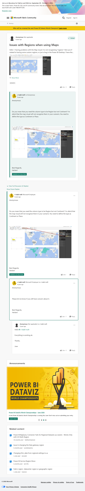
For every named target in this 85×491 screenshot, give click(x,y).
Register (68, 18)
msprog (24, 472)
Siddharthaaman (30, 440)
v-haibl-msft (21, 95)
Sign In (75, 18)
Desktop (11, 23)
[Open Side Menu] (8, 17)
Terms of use (70, 482)
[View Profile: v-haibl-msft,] (14, 96)
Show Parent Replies (13, 189)
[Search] (63, 18)
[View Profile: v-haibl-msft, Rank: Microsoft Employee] (11, 196)
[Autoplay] (39, 420)
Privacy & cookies (58, 482)
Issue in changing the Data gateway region (28, 445)
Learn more (63, 28)
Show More (15, 78)
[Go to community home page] (23, 18)
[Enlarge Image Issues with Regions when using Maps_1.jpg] (42, 142)
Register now (7, 11)
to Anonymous (30, 95)
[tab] (42, 420)
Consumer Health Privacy (28, 487)
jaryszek (24, 456)
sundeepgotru (28, 448)
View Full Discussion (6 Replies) (18, 186)
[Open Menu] (76, 23)
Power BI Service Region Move (24, 461)
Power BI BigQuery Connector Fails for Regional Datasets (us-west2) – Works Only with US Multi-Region (42, 436)
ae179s (26, 464)
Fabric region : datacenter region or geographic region (32, 469)
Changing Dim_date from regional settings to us (30, 453)
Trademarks (79, 482)
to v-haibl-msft (43, 282)
